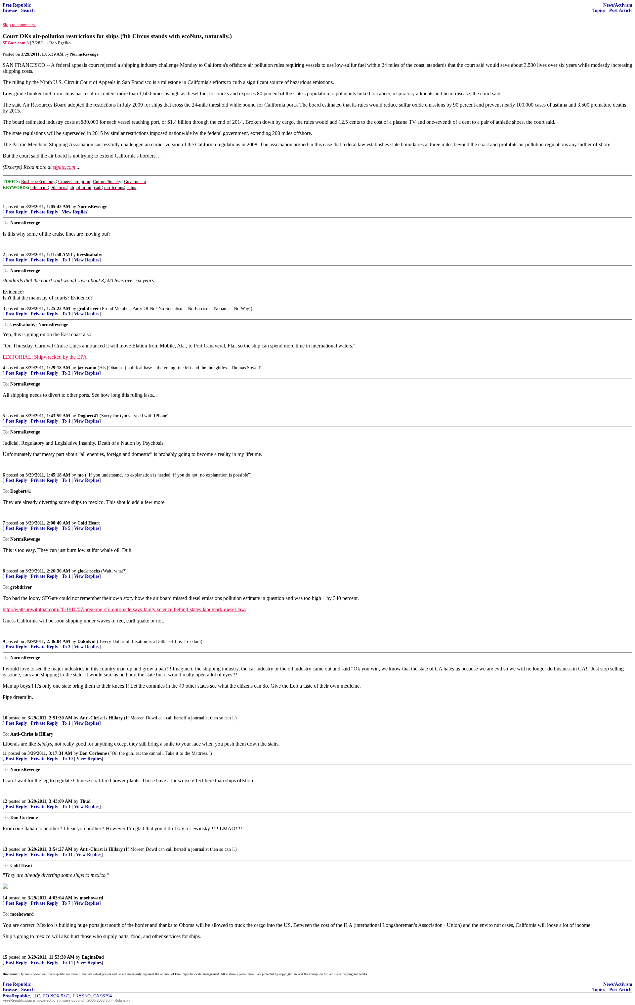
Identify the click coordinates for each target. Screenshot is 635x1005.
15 (5, 957)
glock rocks (88, 571)
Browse (10, 10)
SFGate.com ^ (16, 42)
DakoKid (86, 641)
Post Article (620, 10)
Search (28, 10)
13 (5, 849)
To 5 (66, 528)
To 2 (66, 373)
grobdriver (88, 308)
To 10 (67, 758)
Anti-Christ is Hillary (101, 717)
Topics (598, 10)
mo (80, 475)
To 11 (67, 854)
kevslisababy (89, 254)
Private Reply (44, 211)
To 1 (66, 259)
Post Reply (16, 211)
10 (5, 717)
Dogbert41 (87, 415)
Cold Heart (88, 523)
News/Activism (617, 5)
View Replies (74, 211)
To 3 (66, 646)
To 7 (66, 903)
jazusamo (86, 367)
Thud (85, 801)
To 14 (67, 962)
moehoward (91, 897)
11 (5, 753)
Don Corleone (93, 753)
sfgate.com (64, 167)
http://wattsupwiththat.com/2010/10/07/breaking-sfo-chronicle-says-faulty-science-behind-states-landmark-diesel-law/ (124, 609)
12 (5, 801)
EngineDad (93, 957)
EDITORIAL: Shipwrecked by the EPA (45, 357)
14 (5, 897)
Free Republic (17, 5)
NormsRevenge (92, 206)
